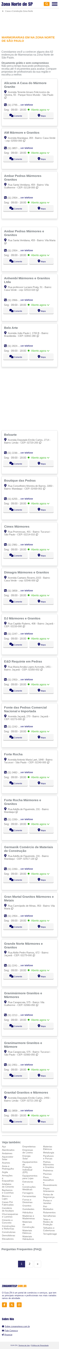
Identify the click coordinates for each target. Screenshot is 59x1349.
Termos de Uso (24, 1345)
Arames (6, 1162)
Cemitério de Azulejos (8, 1209)
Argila (5, 1172)
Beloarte (11, 434)
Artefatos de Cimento (8, 1185)
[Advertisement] (29, 22)
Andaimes (7, 1153)
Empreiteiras (29, 1146)
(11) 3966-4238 (15, 300)
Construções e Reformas (8, 1227)
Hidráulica (27, 1212)
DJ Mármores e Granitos (22, 618)
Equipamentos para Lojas (29, 1177)
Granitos (26, 1205)
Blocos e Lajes (6, 1197)
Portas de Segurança (48, 1195)
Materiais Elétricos (27, 1231)
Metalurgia (48, 1152)
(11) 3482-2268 (15, 772)
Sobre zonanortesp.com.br (17, 1326)
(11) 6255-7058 (15, 498)
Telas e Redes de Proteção (48, 1222)
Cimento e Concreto (7, 1221)
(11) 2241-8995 (15, 965)
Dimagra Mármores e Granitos (27, 572)
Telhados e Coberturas (49, 1229)
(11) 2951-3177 (15, 1064)
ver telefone (26, 104)
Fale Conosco (11, 1330)
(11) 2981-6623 (15, 544)
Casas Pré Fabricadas (8, 1203)
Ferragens (27, 1193)
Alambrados (8, 1150)
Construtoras (8, 1232)
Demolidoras (8, 1235)
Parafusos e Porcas (48, 1157)
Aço (4, 1146)
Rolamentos (49, 1212)
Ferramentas (29, 1196)
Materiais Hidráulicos (28, 1237)
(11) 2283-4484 (15, 819)
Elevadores (8, 1239)
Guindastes (28, 1209)
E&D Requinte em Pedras (23, 661)
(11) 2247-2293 (15, 633)
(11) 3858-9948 (15, 1110)
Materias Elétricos (47, 1147)
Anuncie (8, 1334)
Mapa (43, 116)
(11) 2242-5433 (15, 726)
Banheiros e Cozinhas (8, 1191)
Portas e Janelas (47, 1201)
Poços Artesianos (48, 1189)
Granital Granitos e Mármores (26, 1092)
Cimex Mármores (17, 526)
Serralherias (49, 1216)
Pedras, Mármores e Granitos (48, 1164)
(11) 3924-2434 (15, 346)
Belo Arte (11, 327)
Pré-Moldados (48, 1207)
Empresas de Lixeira (27, 1151)
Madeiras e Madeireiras (28, 1217)
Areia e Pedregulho (8, 1167)
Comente (17, 116)
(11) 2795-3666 (15, 105)
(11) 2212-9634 (15, 1015)
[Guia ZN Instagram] (20, 1305)
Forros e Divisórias (27, 1201)
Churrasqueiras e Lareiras (10, 1215)
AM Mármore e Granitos (22, 132)
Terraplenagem (51, 1234)
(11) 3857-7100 (15, 148)
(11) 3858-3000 (15, 590)
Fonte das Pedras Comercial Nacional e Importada (25, 709)
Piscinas (47, 1174)
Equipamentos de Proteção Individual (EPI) (29, 1167)
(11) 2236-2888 (15, 452)
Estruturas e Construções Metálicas (29, 1185)
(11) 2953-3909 (15, 679)
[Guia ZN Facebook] (5, 1305)
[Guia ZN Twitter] (12, 1305)
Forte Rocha (13, 754)
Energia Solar (26, 1157)
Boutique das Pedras (20, 480)
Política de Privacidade (40, 1345)
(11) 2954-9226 (15, 916)
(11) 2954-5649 (15, 197)
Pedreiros (48, 1170)
